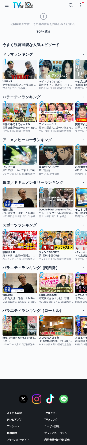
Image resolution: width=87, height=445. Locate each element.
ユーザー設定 (52, 426)
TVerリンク (51, 419)
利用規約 (12, 432)
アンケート (13, 426)
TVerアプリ (51, 412)
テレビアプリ (14, 419)
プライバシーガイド (18, 439)
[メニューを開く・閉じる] (80, 5)
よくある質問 (14, 412)
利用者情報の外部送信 (57, 439)
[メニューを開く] (6, 5)
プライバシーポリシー (57, 432)
